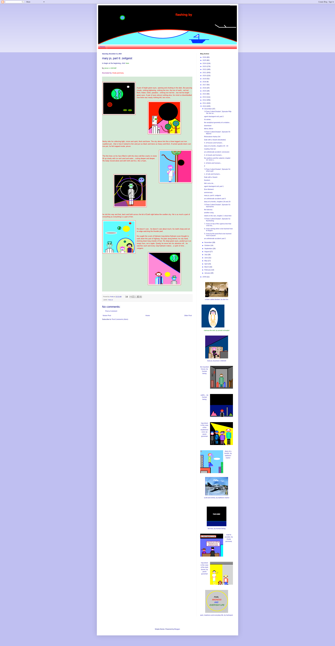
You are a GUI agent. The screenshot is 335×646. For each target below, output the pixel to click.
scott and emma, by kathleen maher (216, 498)
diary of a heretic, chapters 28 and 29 (217, 202)
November (208, 242)
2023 (205, 66)
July (206, 255)
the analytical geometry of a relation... (217, 122)
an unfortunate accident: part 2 (215, 238)
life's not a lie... (209, 183)
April (206, 264)
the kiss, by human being (216, 528)
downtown (207, 126)
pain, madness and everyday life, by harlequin (216, 615)
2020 (205, 75)
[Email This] (130, 296)
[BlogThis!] (133, 296)
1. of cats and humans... (212, 174)
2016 (205, 88)
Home (102, 47)
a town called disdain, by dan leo (216, 299)
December (208, 109)
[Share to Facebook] (138, 296)
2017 (205, 85)
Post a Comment (111, 311)
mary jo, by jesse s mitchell (216, 361)
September (208, 249)
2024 (205, 63)
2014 (205, 94)
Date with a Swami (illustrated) (215, 140)
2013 (205, 97)
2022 (205, 69)
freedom (207, 180)
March (206, 267)
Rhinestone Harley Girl (212, 137)
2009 (205, 277)
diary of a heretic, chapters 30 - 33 (216, 146)
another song (209, 213)
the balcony (208, 210)
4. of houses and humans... (213, 143)
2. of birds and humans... (213, 163)
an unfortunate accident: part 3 (215, 199)
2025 (205, 60)
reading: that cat (210, 149)
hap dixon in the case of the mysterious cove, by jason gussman (204, 429)
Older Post (188, 315)
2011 (205, 103)
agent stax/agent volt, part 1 (214, 186)
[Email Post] (126, 296)
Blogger (177, 629)
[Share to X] (135, 296)
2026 (205, 57)
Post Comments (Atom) (120, 319)
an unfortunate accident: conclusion (216, 152)
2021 (205, 72)
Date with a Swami (210, 177)
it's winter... (208, 119)
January (207, 273)
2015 (205, 91)
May (206, 261)
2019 (205, 79)
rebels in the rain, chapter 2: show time (217, 216)
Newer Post (107, 315)
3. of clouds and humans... (213, 155)
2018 (205, 82)
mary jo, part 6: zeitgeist (212, 195)
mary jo (110, 300)
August (207, 252)
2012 (205, 100)
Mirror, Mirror (208, 129)
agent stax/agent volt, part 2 (214, 116)
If (204, 166)
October (207, 245)
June (206, 258)
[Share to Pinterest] (140, 296)
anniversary (208, 192)
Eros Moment (209, 189)
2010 (205, 106)
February (207, 270)
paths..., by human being (204, 397)
